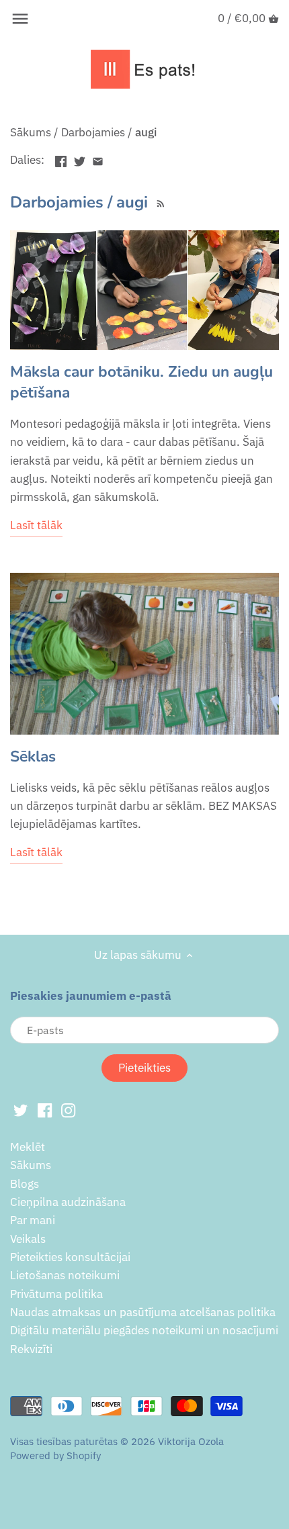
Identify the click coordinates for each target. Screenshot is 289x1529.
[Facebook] (45, 1110)
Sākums (30, 1165)
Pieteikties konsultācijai (70, 1257)
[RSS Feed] (159, 202)
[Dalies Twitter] (79, 158)
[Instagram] (68, 1110)
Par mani (32, 1220)
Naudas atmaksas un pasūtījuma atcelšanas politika (143, 1312)
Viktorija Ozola (191, 1441)
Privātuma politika (56, 1294)
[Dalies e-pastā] (98, 158)
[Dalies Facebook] (61, 158)
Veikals (28, 1239)
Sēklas (33, 756)
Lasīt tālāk (36, 525)
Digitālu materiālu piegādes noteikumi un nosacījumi (144, 1330)
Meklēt (27, 1147)
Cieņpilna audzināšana (68, 1202)
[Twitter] (20, 1110)
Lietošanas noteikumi (65, 1275)
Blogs (24, 1183)
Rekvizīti (31, 1349)
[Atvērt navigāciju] (20, 19)
